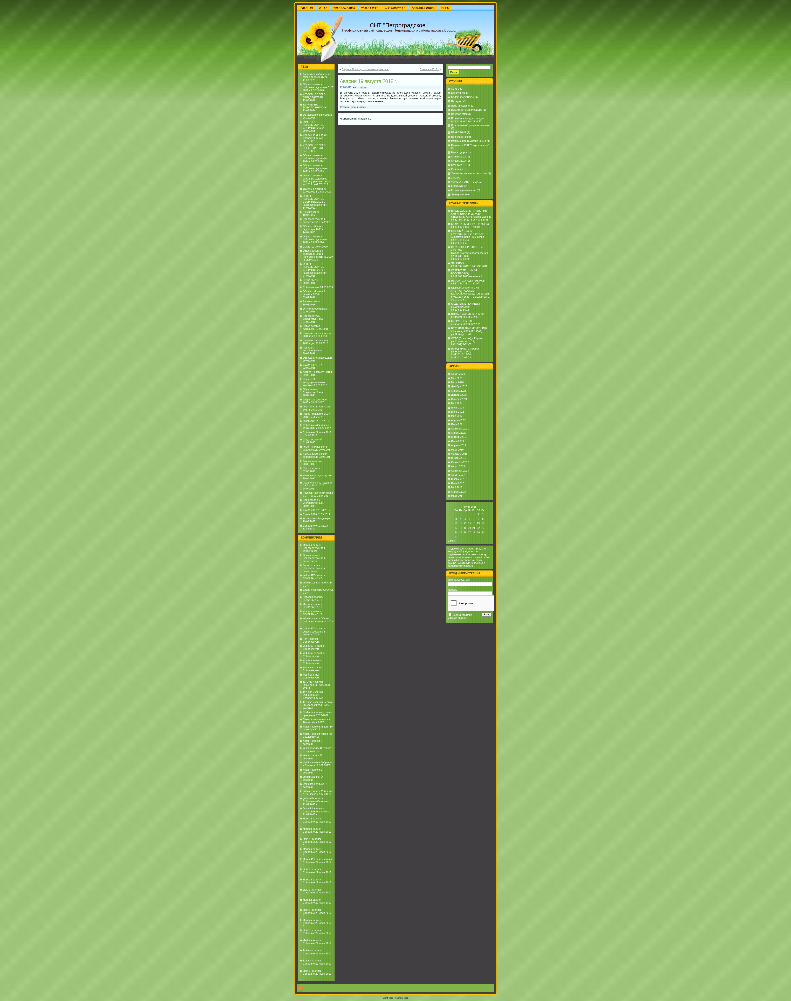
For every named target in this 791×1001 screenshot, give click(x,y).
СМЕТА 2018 (458, 165)
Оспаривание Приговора (317, 114)
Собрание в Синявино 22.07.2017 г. (316, 427)
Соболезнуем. (311, 287)
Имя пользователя (459, 579)
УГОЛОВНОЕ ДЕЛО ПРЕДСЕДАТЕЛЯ (314, 96)
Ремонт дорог (459, 152)
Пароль (452, 589)
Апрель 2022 (458, 420)
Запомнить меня (462, 615)
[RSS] (300, 988)
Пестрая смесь (311, 468)
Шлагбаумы (458, 186)
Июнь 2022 (457, 411)
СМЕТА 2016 (458, 156)
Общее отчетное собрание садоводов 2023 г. (315, 168)
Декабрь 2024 (459, 394)
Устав (454, 177)
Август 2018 (458, 466)
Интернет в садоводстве (317, 475)
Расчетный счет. (312, 301)
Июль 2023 (457, 407)
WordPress (388, 998)
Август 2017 (458, 474)
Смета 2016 (310, 514)
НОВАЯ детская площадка (466, 109)
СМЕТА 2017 (458, 160)
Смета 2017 (310, 510)
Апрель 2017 (458, 491)
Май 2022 (456, 415)
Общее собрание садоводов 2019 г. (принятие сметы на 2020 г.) (318, 255)
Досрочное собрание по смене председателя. (317, 76)
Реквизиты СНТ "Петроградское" (470, 145)
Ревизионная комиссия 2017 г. (468, 141)
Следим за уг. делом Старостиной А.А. (314, 136)
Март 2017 (457, 495)
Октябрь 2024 (459, 399)
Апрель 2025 (458, 390)
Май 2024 (456, 403)
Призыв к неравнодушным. (313, 349)
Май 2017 (456, 487)
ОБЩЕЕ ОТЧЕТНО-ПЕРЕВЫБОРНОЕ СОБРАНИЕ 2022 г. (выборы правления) (315, 200)
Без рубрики (458, 93)
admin (306, 582)
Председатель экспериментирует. (314, 317)
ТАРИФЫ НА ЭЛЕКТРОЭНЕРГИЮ (315, 106)
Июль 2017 (457, 479)
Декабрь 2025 (459, 386)
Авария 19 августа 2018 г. (317, 372)
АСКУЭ (455, 88)
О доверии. (309, 421)
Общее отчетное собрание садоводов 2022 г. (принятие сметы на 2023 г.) (317, 180)
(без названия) (311, 212)
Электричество (460, 194)
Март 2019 (457, 449)
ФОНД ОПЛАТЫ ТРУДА (464, 181)
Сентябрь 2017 (460, 470)
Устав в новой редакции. (317, 518)
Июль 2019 (457, 441)
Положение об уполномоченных (470, 125)
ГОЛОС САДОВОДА (462, 97)
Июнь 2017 (457, 483)
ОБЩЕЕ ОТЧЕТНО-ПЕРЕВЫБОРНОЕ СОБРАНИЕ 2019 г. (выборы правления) (315, 268)
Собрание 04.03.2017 (315, 525)
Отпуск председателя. (316, 308)
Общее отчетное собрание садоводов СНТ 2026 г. (318, 87)
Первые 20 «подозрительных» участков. (314, 382)
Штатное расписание (463, 190)
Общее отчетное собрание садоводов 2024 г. (315, 158)
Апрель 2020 (458, 432)
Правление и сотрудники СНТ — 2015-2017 (317, 484)
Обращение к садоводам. (317, 357)
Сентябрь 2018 (460, 462)
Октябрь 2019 (459, 436)
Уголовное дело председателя (469, 173)
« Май (451, 541)
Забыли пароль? (458, 617)
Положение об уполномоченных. (313, 501)
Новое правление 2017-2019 (317, 714)
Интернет (457, 101)
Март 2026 (457, 382)
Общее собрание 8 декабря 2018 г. (314, 293)
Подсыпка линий (312, 439)
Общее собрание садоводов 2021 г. (313, 228)
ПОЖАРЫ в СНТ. (312, 280)
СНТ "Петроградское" (399, 25)
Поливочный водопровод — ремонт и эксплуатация (467, 120)
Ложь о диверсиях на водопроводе (315, 455)
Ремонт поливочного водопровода (315, 448)
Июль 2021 (457, 424)
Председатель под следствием (314, 220)
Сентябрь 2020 (460, 428)
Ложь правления (312, 461)
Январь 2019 (458, 457)
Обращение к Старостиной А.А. (313, 391)
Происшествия (358, 107)
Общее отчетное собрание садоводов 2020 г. (315, 239)
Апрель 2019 (458, 445)
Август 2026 (458, 373)
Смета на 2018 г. (312, 365)
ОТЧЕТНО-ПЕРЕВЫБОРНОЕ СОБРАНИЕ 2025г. (313, 125)
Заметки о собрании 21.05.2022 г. (314, 190)
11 (460, 523)
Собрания (457, 169)
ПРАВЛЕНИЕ (458, 132)
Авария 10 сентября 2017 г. (316, 721)
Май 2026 (456, 378)
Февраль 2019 (459, 453)
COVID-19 (308, 246)
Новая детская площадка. (311, 327)
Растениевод (401, 998)
